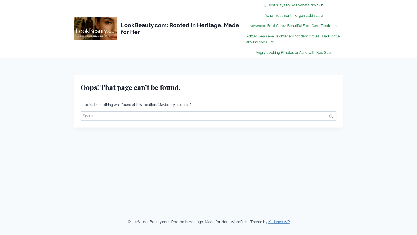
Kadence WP (279, 222)
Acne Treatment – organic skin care (294, 15)
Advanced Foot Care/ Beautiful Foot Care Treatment (294, 26)
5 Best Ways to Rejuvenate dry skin (293, 5)
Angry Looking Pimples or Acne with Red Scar (294, 52)
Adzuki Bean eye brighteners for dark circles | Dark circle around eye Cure (293, 39)
